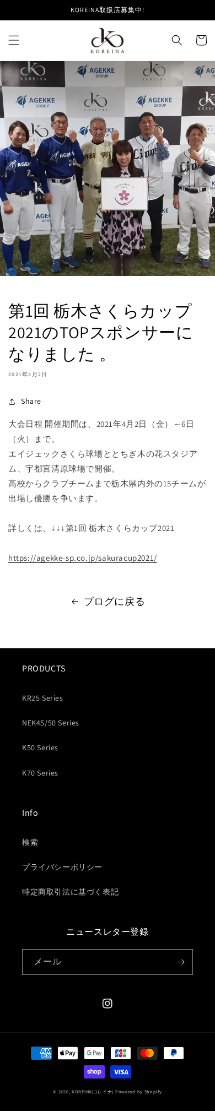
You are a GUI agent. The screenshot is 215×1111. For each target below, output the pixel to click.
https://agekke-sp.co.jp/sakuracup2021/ (82, 557)
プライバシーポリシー (62, 867)
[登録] (180, 962)
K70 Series (40, 773)
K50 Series (40, 747)
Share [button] (31, 401)
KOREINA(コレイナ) (93, 1091)
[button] (14, 40)
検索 (30, 842)
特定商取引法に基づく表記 (70, 892)
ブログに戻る (115, 601)
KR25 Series (42, 698)
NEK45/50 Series (50, 723)
